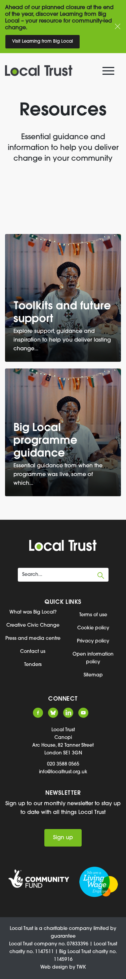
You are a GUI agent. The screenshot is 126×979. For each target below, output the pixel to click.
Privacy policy (93, 641)
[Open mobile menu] (109, 72)
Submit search (100, 575)
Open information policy (93, 658)
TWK (81, 967)
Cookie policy (93, 628)
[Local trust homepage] (59, 70)
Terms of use (93, 615)
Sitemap (93, 675)
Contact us (32, 651)
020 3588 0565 (63, 764)
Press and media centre (32, 638)
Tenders (33, 664)
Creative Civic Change (32, 625)
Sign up (63, 837)
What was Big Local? (32, 612)
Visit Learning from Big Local (42, 41)
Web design (54, 967)
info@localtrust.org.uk (63, 772)
